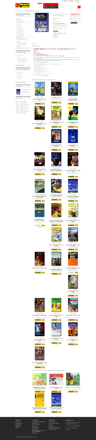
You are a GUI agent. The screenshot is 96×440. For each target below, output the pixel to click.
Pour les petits (19, 25)
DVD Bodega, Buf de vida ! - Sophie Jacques (73, 171)
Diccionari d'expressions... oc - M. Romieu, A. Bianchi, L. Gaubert (39, 408)
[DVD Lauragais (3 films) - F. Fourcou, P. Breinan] (39, 210)
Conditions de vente (35, 427)
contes (27, 107)
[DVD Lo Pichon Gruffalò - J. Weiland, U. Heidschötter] (56, 159)
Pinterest (55, 35)
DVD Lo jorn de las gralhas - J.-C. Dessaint (39, 124)
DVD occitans (19, 37)
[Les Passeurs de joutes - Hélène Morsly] (56, 329)
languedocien (23, 104)
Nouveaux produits (19, 423)
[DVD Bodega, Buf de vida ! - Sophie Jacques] (73, 159)
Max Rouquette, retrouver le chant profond (39, 197)
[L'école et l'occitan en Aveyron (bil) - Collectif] (73, 259)
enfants (17, 106)
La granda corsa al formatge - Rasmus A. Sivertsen (56, 270)
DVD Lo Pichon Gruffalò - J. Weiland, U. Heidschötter (56, 170)
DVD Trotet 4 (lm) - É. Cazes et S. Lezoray (56, 316)
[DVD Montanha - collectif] (56, 89)
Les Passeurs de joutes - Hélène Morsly (56, 339)
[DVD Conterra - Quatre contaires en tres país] (39, 353)
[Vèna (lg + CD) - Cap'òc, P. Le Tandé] (73, 379)
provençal (18, 104)
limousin (17, 101)
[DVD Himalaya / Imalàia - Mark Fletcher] (73, 234)
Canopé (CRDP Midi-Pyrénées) (22, 60)
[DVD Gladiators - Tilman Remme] (39, 305)
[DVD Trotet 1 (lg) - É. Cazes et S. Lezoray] (39, 89)
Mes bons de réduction (53, 429)
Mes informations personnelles (54, 427)
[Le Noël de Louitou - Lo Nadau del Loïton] (56, 379)
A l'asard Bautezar (20, 55)
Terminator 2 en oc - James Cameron (40, 340)
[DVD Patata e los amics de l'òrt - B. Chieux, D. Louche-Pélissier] (56, 210)
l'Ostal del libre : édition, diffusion (22, 48)
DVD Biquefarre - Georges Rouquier (56, 146)
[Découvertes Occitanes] (26, 5)
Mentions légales (35, 429)
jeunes (17, 102)
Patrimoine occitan (20, 32)
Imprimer (56, 37)
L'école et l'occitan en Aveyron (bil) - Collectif (73, 268)
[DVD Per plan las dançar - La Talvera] (39, 159)
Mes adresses (51, 426)
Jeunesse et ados (19, 27)
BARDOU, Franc (19, 75)
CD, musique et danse (20, 36)
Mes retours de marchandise (54, 423)
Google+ (65, 33)
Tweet (55, 33)
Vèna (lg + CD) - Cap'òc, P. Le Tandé (73, 387)
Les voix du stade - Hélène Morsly (73, 291)
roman (25, 109)
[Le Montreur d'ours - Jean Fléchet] (73, 136)
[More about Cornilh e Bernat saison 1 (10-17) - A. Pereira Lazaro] (18, 92)
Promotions (18, 421)
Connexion (78, 1)
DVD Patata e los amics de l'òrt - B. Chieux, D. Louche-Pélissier (56, 221)
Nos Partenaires (35, 426)
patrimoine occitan (19, 109)
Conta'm (57, 21)
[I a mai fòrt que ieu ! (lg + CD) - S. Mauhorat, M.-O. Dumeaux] (39, 379)
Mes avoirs (51, 424)
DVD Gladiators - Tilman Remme (40, 315)
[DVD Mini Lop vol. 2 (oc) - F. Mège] (73, 305)
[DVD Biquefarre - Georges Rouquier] (56, 136)
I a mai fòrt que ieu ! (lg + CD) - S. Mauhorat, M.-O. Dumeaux (39, 388)
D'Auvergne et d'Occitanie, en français (22, 40)
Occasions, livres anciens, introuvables (21, 45)
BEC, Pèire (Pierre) (20, 77)
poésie (17, 112)
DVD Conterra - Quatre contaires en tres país (39, 363)
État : (54, 19)
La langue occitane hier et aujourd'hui (21, 23)
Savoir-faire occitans (20, 34)
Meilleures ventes (19, 424)
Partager (59, 33)
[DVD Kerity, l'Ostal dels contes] (39, 259)
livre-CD (17, 107)
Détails (33, 44)
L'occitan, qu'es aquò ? (36, 424)
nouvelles (21, 111)
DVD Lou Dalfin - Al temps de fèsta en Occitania (56, 195)
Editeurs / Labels (21, 52)
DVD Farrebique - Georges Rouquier (73, 123)
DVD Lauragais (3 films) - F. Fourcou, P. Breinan (40, 220)
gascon (17, 111)
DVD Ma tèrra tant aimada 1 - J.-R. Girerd (73, 221)
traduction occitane (23, 102)
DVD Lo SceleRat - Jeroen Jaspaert (73, 340)
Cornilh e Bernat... (25, 89)
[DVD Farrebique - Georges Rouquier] (73, 113)
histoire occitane (23, 101)
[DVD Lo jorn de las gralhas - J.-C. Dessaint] (39, 113)
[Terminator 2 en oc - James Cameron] (39, 329)
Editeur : (54, 21)
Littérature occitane (20, 29)
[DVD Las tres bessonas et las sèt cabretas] (56, 113)
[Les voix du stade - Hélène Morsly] (73, 282)
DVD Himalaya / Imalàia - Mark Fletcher (73, 245)
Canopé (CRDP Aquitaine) (21, 58)
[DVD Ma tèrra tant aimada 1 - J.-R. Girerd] (73, 210)
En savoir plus (34, 43)
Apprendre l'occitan (20, 20)
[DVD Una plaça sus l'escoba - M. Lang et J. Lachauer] (73, 186)
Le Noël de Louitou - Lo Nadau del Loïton (56, 388)
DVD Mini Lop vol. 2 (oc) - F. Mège (73, 315)
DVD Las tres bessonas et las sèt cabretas (56, 123)
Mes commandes (52, 421)
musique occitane (23, 112)
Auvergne (21, 106)
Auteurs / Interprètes (23, 69)
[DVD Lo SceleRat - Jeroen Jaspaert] (73, 329)
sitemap (17, 427)
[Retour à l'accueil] (17, 11)
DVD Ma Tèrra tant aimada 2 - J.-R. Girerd (56, 245)
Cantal (28, 104)
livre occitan (27, 111)
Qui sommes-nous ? (35, 423)
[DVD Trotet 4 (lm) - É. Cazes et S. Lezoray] (56, 305)
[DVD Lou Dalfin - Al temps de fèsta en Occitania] (56, 186)
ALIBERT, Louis (19, 72)
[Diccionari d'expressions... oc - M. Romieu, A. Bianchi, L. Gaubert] (39, 400)
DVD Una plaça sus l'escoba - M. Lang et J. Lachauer (73, 197)
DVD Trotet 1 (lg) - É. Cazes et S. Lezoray (40, 99)
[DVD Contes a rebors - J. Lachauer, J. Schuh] (73, 89)
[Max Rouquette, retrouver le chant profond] (39, 186)
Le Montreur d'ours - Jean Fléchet (73, 146)
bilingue (26, 106)
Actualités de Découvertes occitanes (38, 421)
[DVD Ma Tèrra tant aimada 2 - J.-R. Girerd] (56, 234)
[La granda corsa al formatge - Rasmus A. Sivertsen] (56, 259)
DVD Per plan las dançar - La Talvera (39, 170)
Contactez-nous (66, 0)
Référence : (55, 18)
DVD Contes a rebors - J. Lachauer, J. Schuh (73, 99)
